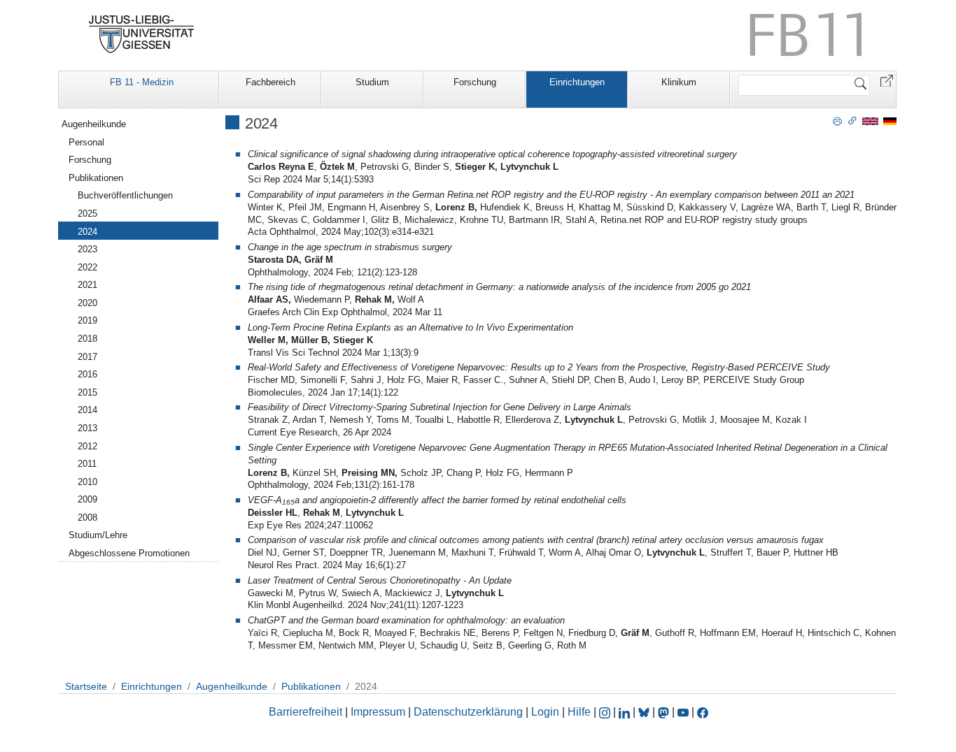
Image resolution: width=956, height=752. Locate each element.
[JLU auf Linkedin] (626, 712)
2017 (87, 357)
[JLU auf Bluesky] (645, 712)
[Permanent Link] (852, 120)
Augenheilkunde (94, 124)
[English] (870, 120)
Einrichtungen (577, 82)
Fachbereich (270, 82)
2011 (87, 463)
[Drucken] (837, 120)
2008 (87, 517)
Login (546, 712)
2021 (87, 285)
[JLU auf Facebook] (702, 712)
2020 (87, 303)
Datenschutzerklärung (468, 712)
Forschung (475, 82)
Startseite (86, 686)
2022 (87, 267)
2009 (87, 499)
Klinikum (678, 82)
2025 (87, 213)
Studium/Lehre (98, 535)
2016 (87, 374)
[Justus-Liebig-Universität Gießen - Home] (141, 34)
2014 (87, 410)
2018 (87, 338)
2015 (87, 392)
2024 (87, 231)
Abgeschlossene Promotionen (129, 553)
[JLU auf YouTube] (683, 712)
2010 (87, 482)
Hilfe (579, 712)
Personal (86, 142)
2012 (87, 446)
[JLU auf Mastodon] (665, 712)
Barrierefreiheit (305, 712)
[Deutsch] (890, 120)
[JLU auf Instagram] (606, 712)
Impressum (378, 712)
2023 (87, 249)
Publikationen (96, 178)
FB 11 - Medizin (142, 82)
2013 (87, 428)
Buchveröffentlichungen (125, 195)
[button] (886, 80)
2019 (87, 320)
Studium (372, 82)
